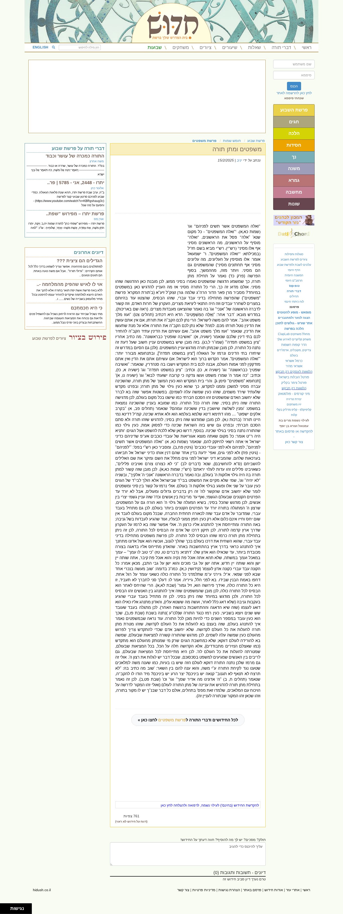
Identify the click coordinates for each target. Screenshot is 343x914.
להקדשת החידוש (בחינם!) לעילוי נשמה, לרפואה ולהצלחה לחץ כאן (210, 805)
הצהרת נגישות (229, 890)
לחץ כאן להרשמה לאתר (294, 93)
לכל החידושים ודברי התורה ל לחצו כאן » (188, 720)
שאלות (254, 47)
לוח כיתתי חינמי (294, 301)
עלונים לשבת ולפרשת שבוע (294, 264)
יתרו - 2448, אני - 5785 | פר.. (75, 182)
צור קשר (183, 890)
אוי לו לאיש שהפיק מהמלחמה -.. (69, 284)
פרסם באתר (252, 890)
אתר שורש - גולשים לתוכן (293, 323)
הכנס (294, 86)
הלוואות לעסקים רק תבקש (294, 371)
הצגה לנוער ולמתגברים (294, 317)
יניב (239, 160)
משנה (294, 168)
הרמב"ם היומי (294, 280)
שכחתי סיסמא (294, 98)
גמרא (294, 180)
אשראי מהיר (294, 366)
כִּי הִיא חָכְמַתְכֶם (86, 307)
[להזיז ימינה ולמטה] (6, 910)
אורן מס (99, 219)
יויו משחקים (294, 404)
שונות (294, 203)
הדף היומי (294, 270)
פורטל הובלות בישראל (294, 377)
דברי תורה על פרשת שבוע (78, 148)
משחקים (181, 47)
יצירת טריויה (294, 399)
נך (294, 156)
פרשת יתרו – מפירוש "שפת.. (75, 213)
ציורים (205, 47)
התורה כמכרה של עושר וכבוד (75, 155)
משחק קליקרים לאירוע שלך (294, 339)
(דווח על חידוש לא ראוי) (131, 821)
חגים (294, 121)
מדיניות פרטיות (203, 890)
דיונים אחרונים (88, 252)
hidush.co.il (42, 890)
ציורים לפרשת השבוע (294, 259)
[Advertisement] (147, 96)
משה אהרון (97, 161)
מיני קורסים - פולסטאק (294, 394)
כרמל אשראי (294, 361)
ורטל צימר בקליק (294, 383)
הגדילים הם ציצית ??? (79, 260)
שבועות (155, 47)
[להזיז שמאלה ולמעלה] (4, 907)
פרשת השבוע (294, 110)
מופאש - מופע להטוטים (294, 312)
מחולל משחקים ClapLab (294, 334)
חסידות (294, 145)
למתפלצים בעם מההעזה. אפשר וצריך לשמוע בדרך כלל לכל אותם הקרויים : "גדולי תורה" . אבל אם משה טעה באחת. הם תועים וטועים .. (65, 271)
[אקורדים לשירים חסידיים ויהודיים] (294, 232)
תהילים (294, 296)
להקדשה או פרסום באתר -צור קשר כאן (294, 436)
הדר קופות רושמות (294, 345)
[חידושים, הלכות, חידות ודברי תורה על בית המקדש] (293, 220)
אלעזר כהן (97, 188)
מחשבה (294, 192)
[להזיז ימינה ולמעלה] (6, 907)
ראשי (307, 47)
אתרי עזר (293, 890)
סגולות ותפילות (294, 254)
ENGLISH (40, 47)
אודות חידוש (273, 890)
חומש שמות (232, 141)
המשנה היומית (294, 275)
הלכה (294, 133)
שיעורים (229, 47)
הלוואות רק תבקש (294, 388)
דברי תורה (281, 47)
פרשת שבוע (256, 141)
